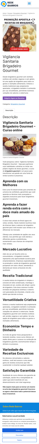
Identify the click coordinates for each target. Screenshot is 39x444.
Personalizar (19, 435)
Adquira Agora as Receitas (14, 98)
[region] (19, 428)
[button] (29, 3)
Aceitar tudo (19, 430)
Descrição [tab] (9, 110)
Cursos (10, 13)
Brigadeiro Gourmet (20, 13)
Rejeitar (19, 440)
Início (4, 13)
